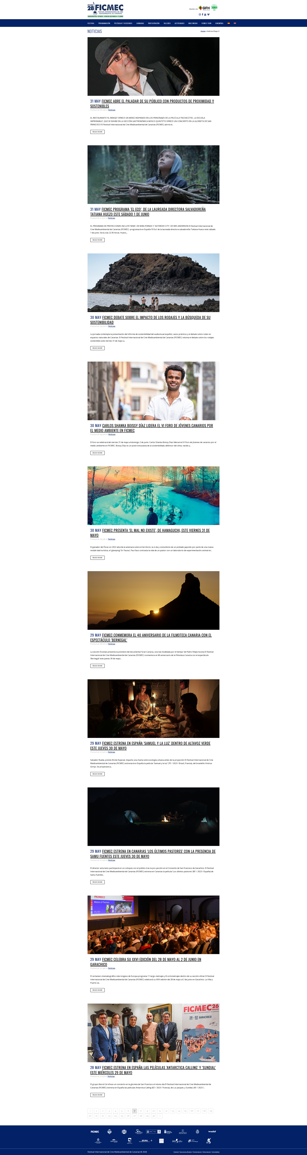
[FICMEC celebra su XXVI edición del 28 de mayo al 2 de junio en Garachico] (153, 925)
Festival (176, 1152)
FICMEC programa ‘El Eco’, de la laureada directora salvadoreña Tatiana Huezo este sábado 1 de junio (148, 211)
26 (128, 1116)
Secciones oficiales (186, 1152)
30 (153, 1116)
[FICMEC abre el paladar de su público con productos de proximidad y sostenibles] (153, 66)
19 (211, 1111)
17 (198, 1111)
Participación (207, 1152)
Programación (197, 1152)
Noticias (111, 110)
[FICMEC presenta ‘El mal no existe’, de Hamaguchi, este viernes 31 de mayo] (153, 495)
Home (203, 31)
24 (115, 1116)
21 (96, 1116)
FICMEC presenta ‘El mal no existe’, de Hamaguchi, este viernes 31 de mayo (150, 533)
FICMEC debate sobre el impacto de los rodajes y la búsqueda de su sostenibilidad (150, 320)
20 (90, 1116)
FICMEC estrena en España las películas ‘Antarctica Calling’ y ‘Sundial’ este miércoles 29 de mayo (153, 1070)
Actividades (215, 1152)
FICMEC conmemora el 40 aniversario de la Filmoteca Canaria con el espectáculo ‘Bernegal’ (151, 637)
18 (204, 1111)
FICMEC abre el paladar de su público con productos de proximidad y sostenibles (152, 103)
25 (122, 1116)
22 (103, 1116)
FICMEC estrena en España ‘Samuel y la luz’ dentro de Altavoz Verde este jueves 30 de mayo (150, 745)
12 (166, 1111)
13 (173, 1111)
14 (179, 1111)
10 (154, 1111)
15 (185, 1111)
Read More (97, 132)
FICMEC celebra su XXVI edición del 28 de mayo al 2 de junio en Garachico (145, 962)
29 (147, 1116)
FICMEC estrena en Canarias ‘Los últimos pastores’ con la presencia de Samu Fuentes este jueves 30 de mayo (153, 853)
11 (160, 1111)
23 (109, 1116)
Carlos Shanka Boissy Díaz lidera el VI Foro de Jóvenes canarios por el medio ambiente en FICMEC (151, 428)
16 (192, 1111)
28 (141, 1116)
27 (134, 1116)
